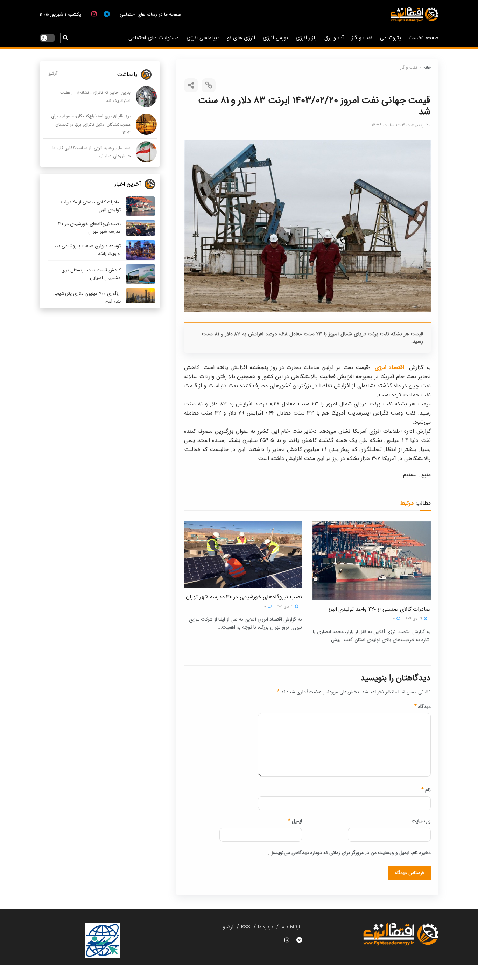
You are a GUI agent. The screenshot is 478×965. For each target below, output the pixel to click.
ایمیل (295, 821)
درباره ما (265, 927)
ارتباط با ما (290, 927)
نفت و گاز (362, 38)
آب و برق (334, 38)
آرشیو (52, 73)
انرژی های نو (241, 38)
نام (426, 790)
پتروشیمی (390, 38)
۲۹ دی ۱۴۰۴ (413, 619)
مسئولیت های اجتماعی (153, 38)
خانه (427, 67)
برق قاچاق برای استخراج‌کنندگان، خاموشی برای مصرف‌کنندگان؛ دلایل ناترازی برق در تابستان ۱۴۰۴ (91, 124)
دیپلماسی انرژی (203, 38)
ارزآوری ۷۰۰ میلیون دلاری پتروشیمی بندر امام (87, 297)
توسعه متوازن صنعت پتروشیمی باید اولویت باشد (87, 249)
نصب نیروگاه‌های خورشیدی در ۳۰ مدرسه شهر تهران (244, 596)
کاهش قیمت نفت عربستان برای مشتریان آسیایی (91, 274)
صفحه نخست (423, 38)
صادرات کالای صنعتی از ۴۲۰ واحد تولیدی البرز (380, 609)
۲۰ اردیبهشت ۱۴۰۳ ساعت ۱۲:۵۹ (401, 125)
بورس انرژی (275, 38)
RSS (245, 927)
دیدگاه (422, 706)
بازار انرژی (306, 38)
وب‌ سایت (421, 821)
